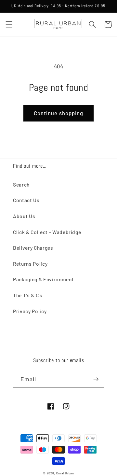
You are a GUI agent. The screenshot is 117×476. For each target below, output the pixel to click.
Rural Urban (65, 473)
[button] (9, 24)
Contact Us (26, 200)
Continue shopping (59, 113)
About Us (24, 216)
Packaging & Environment (43, 279)
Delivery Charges (33, 248)
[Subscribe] (96, 379)
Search (21, 185)
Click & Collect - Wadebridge (47, 232)
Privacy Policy (29, 311)
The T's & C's (28, 295)
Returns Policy (30, 264)
